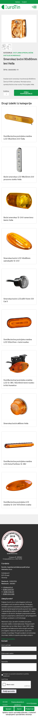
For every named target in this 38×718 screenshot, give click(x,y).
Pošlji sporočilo (9, 691)
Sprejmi (8, 709)
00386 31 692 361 (9, 592)
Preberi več (30, 709)
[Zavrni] (36, 712)
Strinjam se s (16, 675)
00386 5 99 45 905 (8, 594)
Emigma (34, 703)
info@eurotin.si (8, 587)
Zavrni (19, 709)
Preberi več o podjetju (8, 639)
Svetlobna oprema (20, 53)
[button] (35, 7)
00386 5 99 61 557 (8, 589)
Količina (6, 91)
